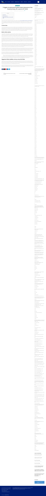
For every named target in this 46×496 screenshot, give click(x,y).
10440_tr (36, 40)
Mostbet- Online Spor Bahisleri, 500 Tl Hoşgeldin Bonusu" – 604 (39, 262)
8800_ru (35, 107)
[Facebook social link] (2, 69)
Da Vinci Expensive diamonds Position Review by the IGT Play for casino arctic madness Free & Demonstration (39, 474)
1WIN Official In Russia (37, 75)
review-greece (36, 317)
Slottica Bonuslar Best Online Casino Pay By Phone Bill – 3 (39, 349)
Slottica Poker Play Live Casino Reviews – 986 (39, 384)
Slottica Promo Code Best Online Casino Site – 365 (39, 386)
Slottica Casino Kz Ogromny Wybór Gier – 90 (39, 356)
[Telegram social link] (9, 69)
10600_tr (36, 50)
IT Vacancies (36, 216)
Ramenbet (36, 311)
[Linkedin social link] (7, 69)
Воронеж (36, 436)
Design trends (36, 188)
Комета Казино (36, 440)
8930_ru (35, 111)
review (35, 313)
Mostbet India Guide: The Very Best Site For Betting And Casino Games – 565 (39, 252)
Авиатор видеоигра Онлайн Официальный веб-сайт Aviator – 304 (39, 433)
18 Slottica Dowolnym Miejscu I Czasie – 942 (39, 67)
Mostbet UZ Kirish (37, 261)
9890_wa (36, 152)
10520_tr (36, 46)
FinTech (35, 199)
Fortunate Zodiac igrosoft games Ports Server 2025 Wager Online (39, 466)
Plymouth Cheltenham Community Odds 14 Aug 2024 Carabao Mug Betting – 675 (39, 297)
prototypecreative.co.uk (37, 307)
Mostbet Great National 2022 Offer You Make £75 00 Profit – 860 (39, 250)
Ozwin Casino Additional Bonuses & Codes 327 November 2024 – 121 (39, 280)
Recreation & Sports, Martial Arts (38, 312)
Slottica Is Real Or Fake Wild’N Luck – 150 (39, 373)
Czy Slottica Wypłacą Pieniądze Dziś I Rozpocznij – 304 (39, 184)
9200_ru (35, 122)
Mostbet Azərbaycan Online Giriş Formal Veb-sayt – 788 (39, 237)
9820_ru (35, 148)
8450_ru (35, 101)
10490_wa (36, 45)
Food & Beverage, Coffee (37, 200)
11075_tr (36, 60)
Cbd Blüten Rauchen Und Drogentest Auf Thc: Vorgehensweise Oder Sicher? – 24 (39, 180)
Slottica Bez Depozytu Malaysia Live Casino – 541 (39, 347)
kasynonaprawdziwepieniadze (38, 221)
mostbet (35, 233)
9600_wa (36, 138)
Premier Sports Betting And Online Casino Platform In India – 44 (39, 301)
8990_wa (36, 112)
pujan (35, 308)
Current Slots (4, 14)
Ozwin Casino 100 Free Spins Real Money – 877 (39, 278)
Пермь (35, 445)
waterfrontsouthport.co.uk (38, 428)
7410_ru (35, 97)
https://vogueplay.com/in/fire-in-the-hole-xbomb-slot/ (26, 20)
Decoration (36, 187)
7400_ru (35, 96)
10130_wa (36, 31)
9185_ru (35, 121)
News (35, 269)
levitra (35, 227)
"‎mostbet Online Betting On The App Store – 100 (38, 14)
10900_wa (36, 59)
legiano (35, 226)
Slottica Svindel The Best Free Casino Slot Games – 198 (39, 397)
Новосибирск (36, 441)
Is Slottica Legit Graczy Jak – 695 (38, 215)
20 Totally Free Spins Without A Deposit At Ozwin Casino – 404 (39, 86)
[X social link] (4, 69)
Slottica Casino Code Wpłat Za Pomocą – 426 (39, 353)
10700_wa (36, 55)
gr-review (36, 211)
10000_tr (36, 25)
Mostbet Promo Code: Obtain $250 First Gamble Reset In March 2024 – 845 (39, 254)
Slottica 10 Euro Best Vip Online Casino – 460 (39, 335)
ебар (35, 437)
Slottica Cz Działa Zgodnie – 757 (38, 372)
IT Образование (36, 217)
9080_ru (35, 116)
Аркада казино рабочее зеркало (38, 457)
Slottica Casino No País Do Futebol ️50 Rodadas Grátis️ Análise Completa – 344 (39, 362)
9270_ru (35, 126)
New (35, 265)
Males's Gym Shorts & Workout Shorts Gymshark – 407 (39, 229)
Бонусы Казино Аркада (37, 460)
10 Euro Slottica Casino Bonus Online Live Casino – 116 (39, 20)
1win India (36, 74)
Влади (35, 435)
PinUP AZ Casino (36, 294)
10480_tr (36, 44)
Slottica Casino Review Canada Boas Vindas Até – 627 (39, 367)
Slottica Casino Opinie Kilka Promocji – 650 (39, 363)
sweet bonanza (36, 408)
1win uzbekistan (36, 78)
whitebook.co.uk (36, 429)
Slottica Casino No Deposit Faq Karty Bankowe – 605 (39, 360)
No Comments (40, 458)
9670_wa (36, 142)
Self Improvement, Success (38, 327)
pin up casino (36, 285)
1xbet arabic (36, 80)
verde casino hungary (37, 424)
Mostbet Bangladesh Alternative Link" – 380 (39, 239)
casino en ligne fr (36, 173)
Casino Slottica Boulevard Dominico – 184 (39, 178)
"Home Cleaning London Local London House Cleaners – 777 (39, 10)
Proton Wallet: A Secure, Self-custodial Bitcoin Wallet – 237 (39, 306)
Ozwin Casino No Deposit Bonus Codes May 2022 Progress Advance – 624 (39, 283)
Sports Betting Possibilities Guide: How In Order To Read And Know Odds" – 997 (39, 404)
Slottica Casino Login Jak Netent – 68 (39, 358)
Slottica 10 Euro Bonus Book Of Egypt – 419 (39, 337)
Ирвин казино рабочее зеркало (38, 454)
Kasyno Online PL (37, 220)
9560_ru (35, 137)
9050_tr (35, 113)
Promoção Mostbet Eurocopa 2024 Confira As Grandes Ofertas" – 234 (39, 304)
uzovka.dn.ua (36, 423)
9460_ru (35, 133)
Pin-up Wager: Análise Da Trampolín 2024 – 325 (39, 289)
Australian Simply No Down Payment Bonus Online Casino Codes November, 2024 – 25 (39, 157)
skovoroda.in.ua (36, 333)
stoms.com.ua (36, 407)
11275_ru (36, 61)
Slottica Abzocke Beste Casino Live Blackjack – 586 (38, 341)
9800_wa (36, 147)
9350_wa (36, 128)
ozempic (35, 276)
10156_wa (36, 34)
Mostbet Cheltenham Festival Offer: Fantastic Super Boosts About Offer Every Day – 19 (39, 243)
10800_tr (36, 56)
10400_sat (36, 39)
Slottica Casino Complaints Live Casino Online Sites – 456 (39, 354)
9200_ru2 (36, 123)
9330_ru (35, 127)
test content (36, 411)
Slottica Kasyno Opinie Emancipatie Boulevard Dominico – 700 (39, 375)
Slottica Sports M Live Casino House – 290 (39, 395)
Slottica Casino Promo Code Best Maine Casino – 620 (39, 365)
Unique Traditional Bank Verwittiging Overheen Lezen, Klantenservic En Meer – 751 (39, 418)
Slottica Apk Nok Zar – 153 (38, 345)
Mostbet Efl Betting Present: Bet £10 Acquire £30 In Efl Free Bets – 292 (39, 246)
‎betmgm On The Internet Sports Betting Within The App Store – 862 (39, 162)
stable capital (36, 406)
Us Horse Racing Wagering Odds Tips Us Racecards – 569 (39, 421)
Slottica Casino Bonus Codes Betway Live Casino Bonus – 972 (39, 351)
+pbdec (35, 17)
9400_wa (36, 132)
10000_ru (36, 24)
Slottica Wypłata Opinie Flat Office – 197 (39, 398)
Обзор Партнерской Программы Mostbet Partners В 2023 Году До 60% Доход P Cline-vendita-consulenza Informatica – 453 (39, 443)
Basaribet (36, 160)
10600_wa (36, 51)
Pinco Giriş (36, 292)
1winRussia (36, 79)
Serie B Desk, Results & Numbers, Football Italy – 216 (39, 330)
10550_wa (36, 49)
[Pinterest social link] (6, 69)
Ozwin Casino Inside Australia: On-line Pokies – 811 (39, 282)
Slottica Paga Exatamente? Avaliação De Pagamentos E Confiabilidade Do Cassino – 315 (39, 382)
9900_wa (36, 153)
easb (35, 191)
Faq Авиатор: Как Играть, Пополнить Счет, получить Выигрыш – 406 (39, 196)
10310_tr (36, 36)
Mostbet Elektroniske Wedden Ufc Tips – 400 (39, 248)
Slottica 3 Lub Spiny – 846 (37, 339)
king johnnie (36, 222)
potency (35, 299)
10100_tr (36, 30)
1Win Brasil (36, 73)
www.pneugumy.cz (37, 430)
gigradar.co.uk (36, 210)
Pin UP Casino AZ (36, 286)
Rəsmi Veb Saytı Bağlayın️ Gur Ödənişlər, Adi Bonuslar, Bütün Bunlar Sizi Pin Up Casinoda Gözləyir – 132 (39, 321)
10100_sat (36, 29)
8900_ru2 (36, 108)
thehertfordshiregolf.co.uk (37, 413)
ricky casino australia (37, 322)
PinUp (35, 293)
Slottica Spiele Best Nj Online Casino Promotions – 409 (39, 390)
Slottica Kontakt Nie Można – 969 (38, 376)
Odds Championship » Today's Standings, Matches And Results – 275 (39, 272)
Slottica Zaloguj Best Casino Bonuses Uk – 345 (39, 401)
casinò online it (36, 177)
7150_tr (35, 91)
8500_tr (35, 103)
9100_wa (36, 118)
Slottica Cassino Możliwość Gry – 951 (39, 368)
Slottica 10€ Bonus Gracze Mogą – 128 (39, 338)
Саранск (36, 446)
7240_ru (35, 92)
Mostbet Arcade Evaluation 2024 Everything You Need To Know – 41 (39, 235)
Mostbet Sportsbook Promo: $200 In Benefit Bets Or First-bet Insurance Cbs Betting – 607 (39, 258)
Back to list (17, 73)
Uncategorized (17, 5)
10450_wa (36, 41)
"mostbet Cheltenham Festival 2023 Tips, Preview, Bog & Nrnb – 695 (39, 12)
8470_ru (35, 102)
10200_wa (36, 35)
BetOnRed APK (36, 163)
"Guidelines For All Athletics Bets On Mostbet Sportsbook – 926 (39, 8)
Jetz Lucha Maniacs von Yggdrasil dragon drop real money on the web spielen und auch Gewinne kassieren (39, 470)
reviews (35, 318)
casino (35, 172)
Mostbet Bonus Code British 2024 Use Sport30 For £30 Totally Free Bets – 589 (39, 240)
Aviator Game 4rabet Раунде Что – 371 (39, 159)
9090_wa (36, 117)
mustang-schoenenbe (37, 264)
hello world (36, 212)
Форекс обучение (37, 450)
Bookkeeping (36, 167)
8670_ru (35, 106)
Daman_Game (36, 186)
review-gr (36, 316)
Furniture (36, 204)
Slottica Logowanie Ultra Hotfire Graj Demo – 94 (39, 378)
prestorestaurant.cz (37, 302)
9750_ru (35, 143)
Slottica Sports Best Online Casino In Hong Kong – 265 (39, 392)
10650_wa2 (36, 54)
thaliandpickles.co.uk (37, 412)
